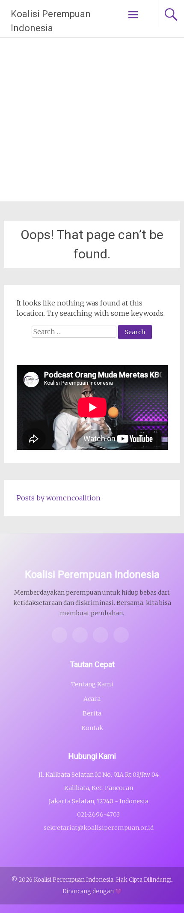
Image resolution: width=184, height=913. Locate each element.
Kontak (92, 728)
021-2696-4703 (98, 814)
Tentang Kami (92, 684)
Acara (92, 699)
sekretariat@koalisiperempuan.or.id (99, 828)
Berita (92, 713)
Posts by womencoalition (59, 498)
